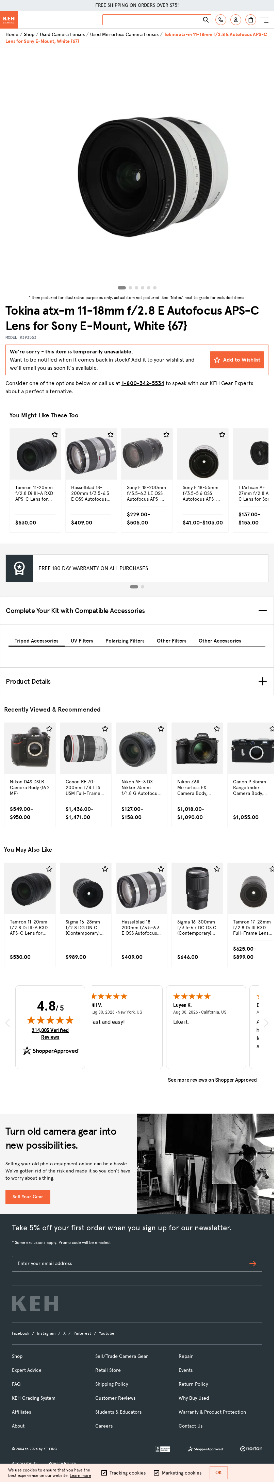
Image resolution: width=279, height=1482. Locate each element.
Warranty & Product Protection (212, 1412)
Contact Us (190, 1426)
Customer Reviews (115, 1398)
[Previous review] (7, 1023)
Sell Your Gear (28, 1197)
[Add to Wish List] (54, 434)
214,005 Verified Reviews (51, 1033)
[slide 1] (134, 586)
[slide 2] (142, 586)
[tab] (37, 640)
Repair (186, 1356)
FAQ (16, 1384)
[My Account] (235, 19)
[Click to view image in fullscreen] (137, 170)
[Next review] (266, 1023)
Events (186, 1370)
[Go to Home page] (9, 20)
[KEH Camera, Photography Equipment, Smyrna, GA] (162, 1449)
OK (218, 1473)
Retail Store (108, 1370)
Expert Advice (27, 1370)
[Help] (220, 19)
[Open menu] (264, 19)
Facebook (20, 1333)
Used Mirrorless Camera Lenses (124, 34)
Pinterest (82, 1333)
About (18, 1426)
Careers (104, 1426)
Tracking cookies (128, 1473)
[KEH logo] (35, 1303)
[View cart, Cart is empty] (250, 19)
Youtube (106, 1333)
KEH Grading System (33, 1398)
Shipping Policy (111, 1384)
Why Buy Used (194, 1398)
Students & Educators (118, 1412)
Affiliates (21, 1412)
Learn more (80, 1475)
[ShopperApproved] (205, 1449)
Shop (29, 34)
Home (11, 34)
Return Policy (193, 1384)
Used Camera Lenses (62, 34)
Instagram (46, 1333)
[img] (50, 1019)
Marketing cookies (181, 1473)
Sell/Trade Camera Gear (121, 1356)
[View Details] (35, 469)
